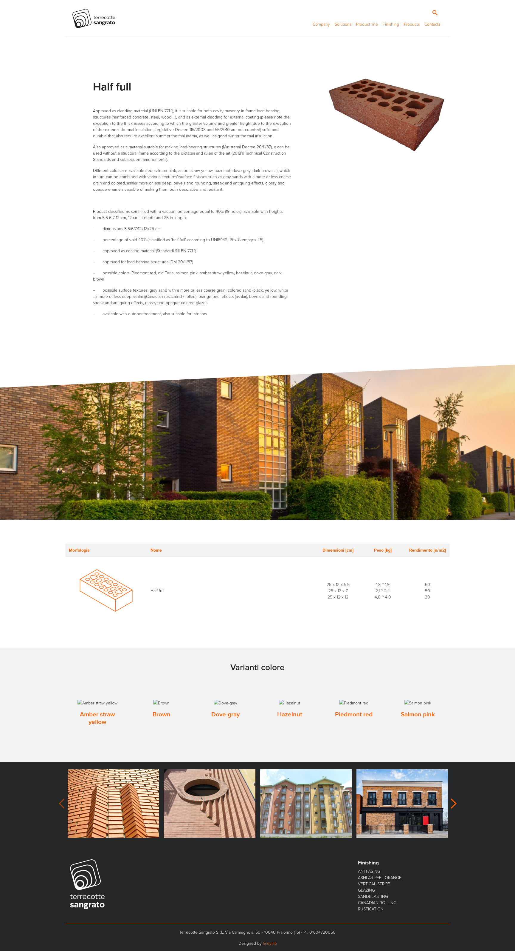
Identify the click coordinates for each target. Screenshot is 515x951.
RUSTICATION (371, 909)
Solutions (343, 24)
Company (321, 24)
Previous (61, 804)
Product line (367, 24)
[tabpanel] (97, 714)
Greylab (270, 943)
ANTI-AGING (369, 871)
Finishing (391, 24)
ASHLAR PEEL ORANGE (379, 877)
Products (412, 24)
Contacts (432, 24)
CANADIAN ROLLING (377, 902)
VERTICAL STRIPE (374, 884)
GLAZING (366, 890)
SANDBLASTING (373, 896)
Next (453, 804)
